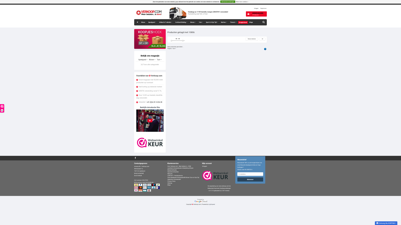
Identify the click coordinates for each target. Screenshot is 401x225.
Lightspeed (212, 204)
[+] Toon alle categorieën (150, 65)
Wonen (192, 22)
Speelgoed (151, 22)
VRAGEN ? (150, 102)
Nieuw (143, 22)
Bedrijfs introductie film (150, 107)
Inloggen (256, 8)
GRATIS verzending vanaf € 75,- (150, 91)
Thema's (233, 22)
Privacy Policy (171, 181)
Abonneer (250, 179)
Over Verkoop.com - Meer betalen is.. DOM (179, 166)
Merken (223, 22)
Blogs (251, 22)
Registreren (263, 8)
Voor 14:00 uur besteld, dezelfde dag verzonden (149, 96)
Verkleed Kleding (180, 22)
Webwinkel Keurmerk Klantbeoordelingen (219, 188)
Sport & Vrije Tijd (211, 22)
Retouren (170, 173)
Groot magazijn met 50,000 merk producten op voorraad (149, 81)
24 (262, 39)
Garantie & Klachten (173, 172)
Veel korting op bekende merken (150, 87)
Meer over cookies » (242, 1)
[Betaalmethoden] (147, 187)
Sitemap (170, 183)
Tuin (200, 22)
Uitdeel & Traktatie (165, 22)
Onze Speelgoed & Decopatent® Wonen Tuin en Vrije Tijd (183, 177)
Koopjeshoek (243, 22)
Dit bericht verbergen (227, 1)
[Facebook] (135, 158)
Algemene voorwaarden (174, 179)
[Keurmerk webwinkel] (150, 142)
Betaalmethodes (172, 170)
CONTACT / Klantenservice (175, 175)
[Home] (137, 22)
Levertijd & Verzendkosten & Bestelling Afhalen (180, 168)
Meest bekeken (252, 39)
